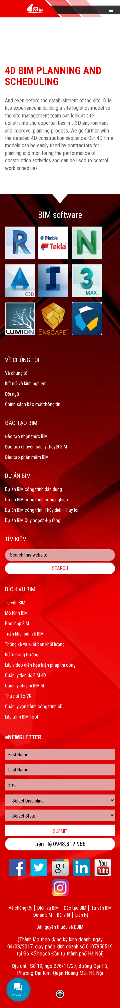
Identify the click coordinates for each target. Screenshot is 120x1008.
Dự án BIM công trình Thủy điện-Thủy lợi (41, 510)
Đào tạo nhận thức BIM (26, 436)
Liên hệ (82, 915)
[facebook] (17, 867)
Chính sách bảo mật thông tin (32, 404)
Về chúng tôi (17, 373)
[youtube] (102, 867)
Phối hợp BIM (17, 623)
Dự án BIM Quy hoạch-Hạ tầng (32, 520)
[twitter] (38, 867)
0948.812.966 (69, 844)
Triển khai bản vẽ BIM (24, 634)
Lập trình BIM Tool (21, 717)
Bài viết (63, 915)
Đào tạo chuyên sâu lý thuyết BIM (36, 446)
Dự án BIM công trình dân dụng (33, 489)
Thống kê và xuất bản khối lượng (35, 644)
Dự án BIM (42, 915)
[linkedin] (81, 867)
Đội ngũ (12, 394)
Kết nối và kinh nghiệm (26, 383)
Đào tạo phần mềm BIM (27, 457)
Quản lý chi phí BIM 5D (25, 685)
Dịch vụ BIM (48, 908)
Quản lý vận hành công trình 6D (34, 706)
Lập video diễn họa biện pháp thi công (40, 665)
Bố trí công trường (21, 654)
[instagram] (60, 887)
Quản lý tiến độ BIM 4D (25, 675)
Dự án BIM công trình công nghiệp (36, 499)
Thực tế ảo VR (18, 696)
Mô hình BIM (16, 613)
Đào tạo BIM (75, 908)
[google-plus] (60, 867)
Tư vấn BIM (15, 602)
